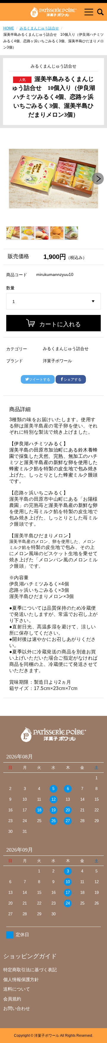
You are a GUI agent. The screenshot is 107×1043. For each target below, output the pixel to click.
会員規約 (12, 998)
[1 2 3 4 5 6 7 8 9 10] (53, 301)
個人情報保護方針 (21, 979)
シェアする (72, 379)
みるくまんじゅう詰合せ (39, 28)
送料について (16, 989)
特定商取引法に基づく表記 (30, 969)
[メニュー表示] (89, 12)
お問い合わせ (16, 1008)
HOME (8, 28)
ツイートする (39, 379)
